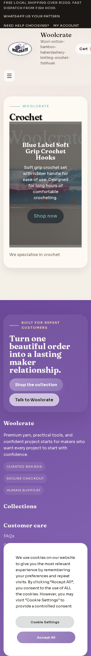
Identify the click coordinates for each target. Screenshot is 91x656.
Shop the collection (36, 384)
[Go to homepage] (20, 49)
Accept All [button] (46, 637)
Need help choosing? (26, 25)
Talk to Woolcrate (34, 400)
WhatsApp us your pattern (32, 16)
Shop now (45, 216)
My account (66, 25)
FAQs (9, 536)
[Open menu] (9, 75)
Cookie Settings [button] (45, 622)
